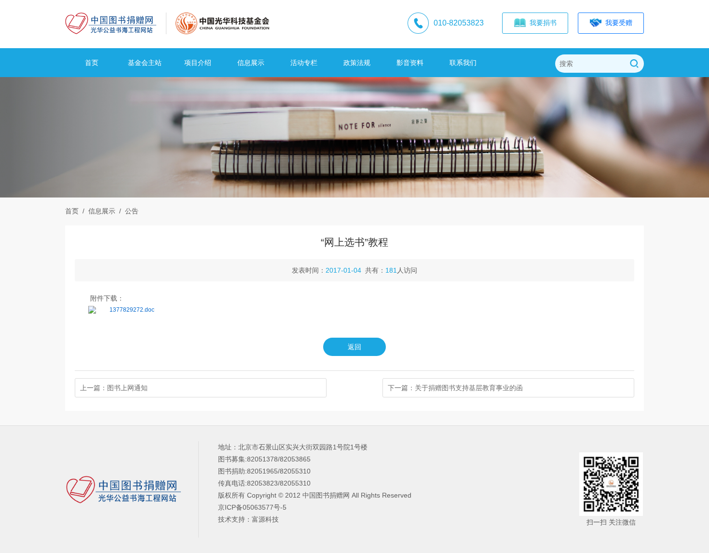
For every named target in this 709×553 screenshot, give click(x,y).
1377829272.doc (131, 309)
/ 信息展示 (97, 211)
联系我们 (463, 62)
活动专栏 (303, 62)
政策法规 (356, 62)
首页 (91, 62)
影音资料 (409, 62)
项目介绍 (197, 62)
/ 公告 (126, 211)
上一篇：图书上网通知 (114, 388)
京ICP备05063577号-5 (252, 507)
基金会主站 (145, 62)
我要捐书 (541, 22)
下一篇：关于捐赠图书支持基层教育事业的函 (455, 388)
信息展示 (250, 62)
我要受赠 (616, 22)
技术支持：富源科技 (248, 519)
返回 (354, 347)
